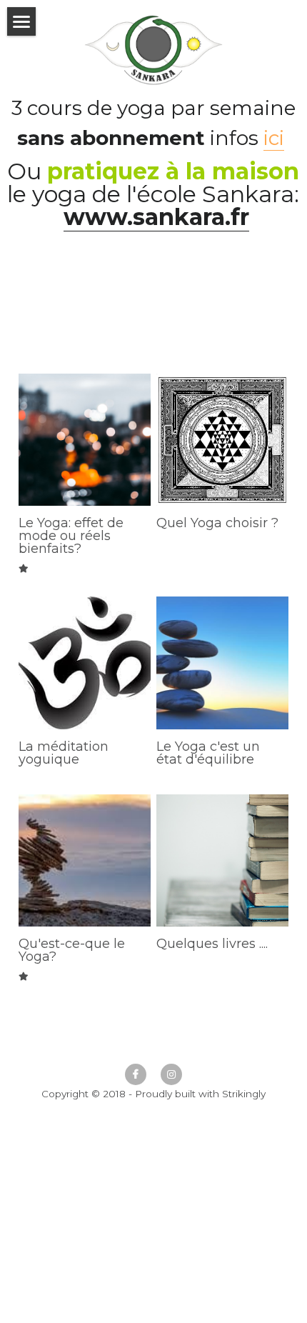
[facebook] (135, 1074)
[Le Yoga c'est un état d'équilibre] (222, 662)
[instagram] (171, 1074)
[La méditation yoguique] (85, 662)
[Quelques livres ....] (222, 860)
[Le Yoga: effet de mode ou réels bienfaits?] (85, 440)
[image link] (154, 49)
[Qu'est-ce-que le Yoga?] (85, 860)
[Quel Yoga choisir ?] (222, 440)
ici (273, 138)
